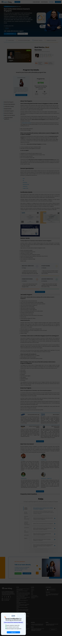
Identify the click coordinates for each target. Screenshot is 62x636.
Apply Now (13, 632)
